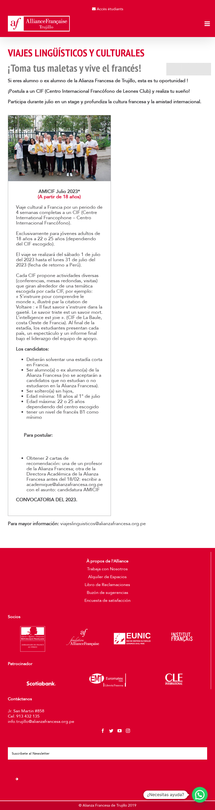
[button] (200, 795)
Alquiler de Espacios (107, 577)
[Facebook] (103, 731)
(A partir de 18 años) (59, 197)
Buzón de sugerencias (107, 592)
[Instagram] (128, 731)
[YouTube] (119, 731)
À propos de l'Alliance (107, 561)
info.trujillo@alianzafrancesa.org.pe (41, 721)
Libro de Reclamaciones (107, 585)
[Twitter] (111, 731)
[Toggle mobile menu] (208, 23)
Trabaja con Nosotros (107, 569)
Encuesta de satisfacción (107, 600)
